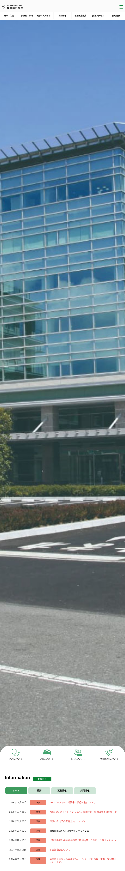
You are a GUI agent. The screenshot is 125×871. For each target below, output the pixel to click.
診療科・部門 (27, 16)
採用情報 (116, 16)
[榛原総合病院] (13, 8)
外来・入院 (9, 16)
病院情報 (62, 16)
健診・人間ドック (44, 16)
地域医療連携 (80, 16)
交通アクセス (98, 16)
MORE (41, 779)
